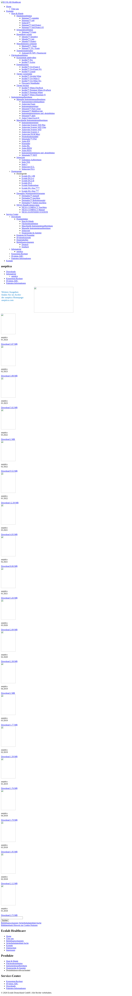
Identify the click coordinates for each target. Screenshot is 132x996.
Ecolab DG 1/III (28, 176)
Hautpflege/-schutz (24, 34)
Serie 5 (24, 164)
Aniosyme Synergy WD (31, 129)
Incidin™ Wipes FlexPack (32, 88)
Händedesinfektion (24, 16)
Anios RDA (27, 150)
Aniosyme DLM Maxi (31, 134)
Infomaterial (16, 249)
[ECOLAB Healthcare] (11, 2)
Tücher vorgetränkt (24, 74)
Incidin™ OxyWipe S (30, 78)
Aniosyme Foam (28, 104)
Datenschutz (11, 948)
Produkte (10, 11)
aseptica (19, 251)
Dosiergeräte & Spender (16, 968)
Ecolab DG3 (27, 183)
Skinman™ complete (30, 18)
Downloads (16, 217)
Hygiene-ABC (17, 256)
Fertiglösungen (22, 64)
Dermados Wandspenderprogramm (30, 193)
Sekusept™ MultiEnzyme (32, 111)
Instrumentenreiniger (30, 106)
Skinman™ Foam (29, 32)
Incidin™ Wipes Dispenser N (34, 95)
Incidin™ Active (28, 62)
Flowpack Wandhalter (31, 83)
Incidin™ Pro (27, 60)
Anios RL (26, 146)
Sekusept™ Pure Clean (31, 109)
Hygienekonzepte (23, 237)
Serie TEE (26, 162)
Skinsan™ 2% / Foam (31, 48)
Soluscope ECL (28, 167)
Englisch (25, 247)
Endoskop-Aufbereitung (31, 160)
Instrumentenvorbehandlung (33, 102)
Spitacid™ (26, 23)
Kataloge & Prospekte (25, 235)
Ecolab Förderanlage (30, 185)
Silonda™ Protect (29, 41)
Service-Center (12, 214)
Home (8, 6)
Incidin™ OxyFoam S (31, 67)
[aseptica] (8, 333)
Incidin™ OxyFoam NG (32, 69)
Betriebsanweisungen (25, 242)
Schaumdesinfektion (24, 30)
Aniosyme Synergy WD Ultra (34, 127)
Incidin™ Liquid (28, 71)
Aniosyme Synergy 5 (30, 132)
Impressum (10, 950)
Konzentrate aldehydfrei (26, 57)
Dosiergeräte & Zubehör (32, 233)
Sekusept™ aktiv (29, 116)
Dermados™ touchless (31, 198)
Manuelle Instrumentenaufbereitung (30, 99)
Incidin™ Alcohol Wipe (31, 76)
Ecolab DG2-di (28, 181)
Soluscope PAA (28, 169)
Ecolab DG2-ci (28, 178)
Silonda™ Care (28, 39)
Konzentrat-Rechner (19, 254)
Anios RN (26, 141)
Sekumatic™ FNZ (29, 139)
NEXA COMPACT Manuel (33, 210)
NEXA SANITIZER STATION (35, 212)
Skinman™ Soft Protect (31, 25)
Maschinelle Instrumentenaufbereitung (32, 120)
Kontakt (9, 261)
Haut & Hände (17, 13)
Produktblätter (22, 219)
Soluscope (20, 157)
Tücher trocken (22, 85)
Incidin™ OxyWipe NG (31, 81)
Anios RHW (27, 148)
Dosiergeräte (16, 171)
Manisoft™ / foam (29, 46)
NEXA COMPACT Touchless (34, 207)
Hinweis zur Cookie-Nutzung (25, 925)
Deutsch (25, 244)
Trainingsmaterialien (24, 51)
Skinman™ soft (28, 20)
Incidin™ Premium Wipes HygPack (36, 90)
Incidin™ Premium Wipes (32, 92)
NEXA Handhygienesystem (27, 205)
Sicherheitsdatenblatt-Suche (30, 923)
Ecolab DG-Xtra (31, 188)
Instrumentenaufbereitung (21, 97)
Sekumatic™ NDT (29, 155)
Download (9, 344)
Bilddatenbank (7, 925)
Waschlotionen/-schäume (26, 44)
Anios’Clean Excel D (30, 118)
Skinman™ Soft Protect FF (33, 27)
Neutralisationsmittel (30, 136)
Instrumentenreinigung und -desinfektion (38, 113)
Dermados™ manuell (30, 196)
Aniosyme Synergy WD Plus (33, 125)
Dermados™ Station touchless (34, 203)
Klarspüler (26, 143)
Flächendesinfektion (19, 55)
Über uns (15, 9)
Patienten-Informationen (21, 258)
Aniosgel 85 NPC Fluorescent (34, 53)
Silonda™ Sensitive (30, 37)
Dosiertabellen (22, 240)
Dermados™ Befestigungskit (33, 200)
